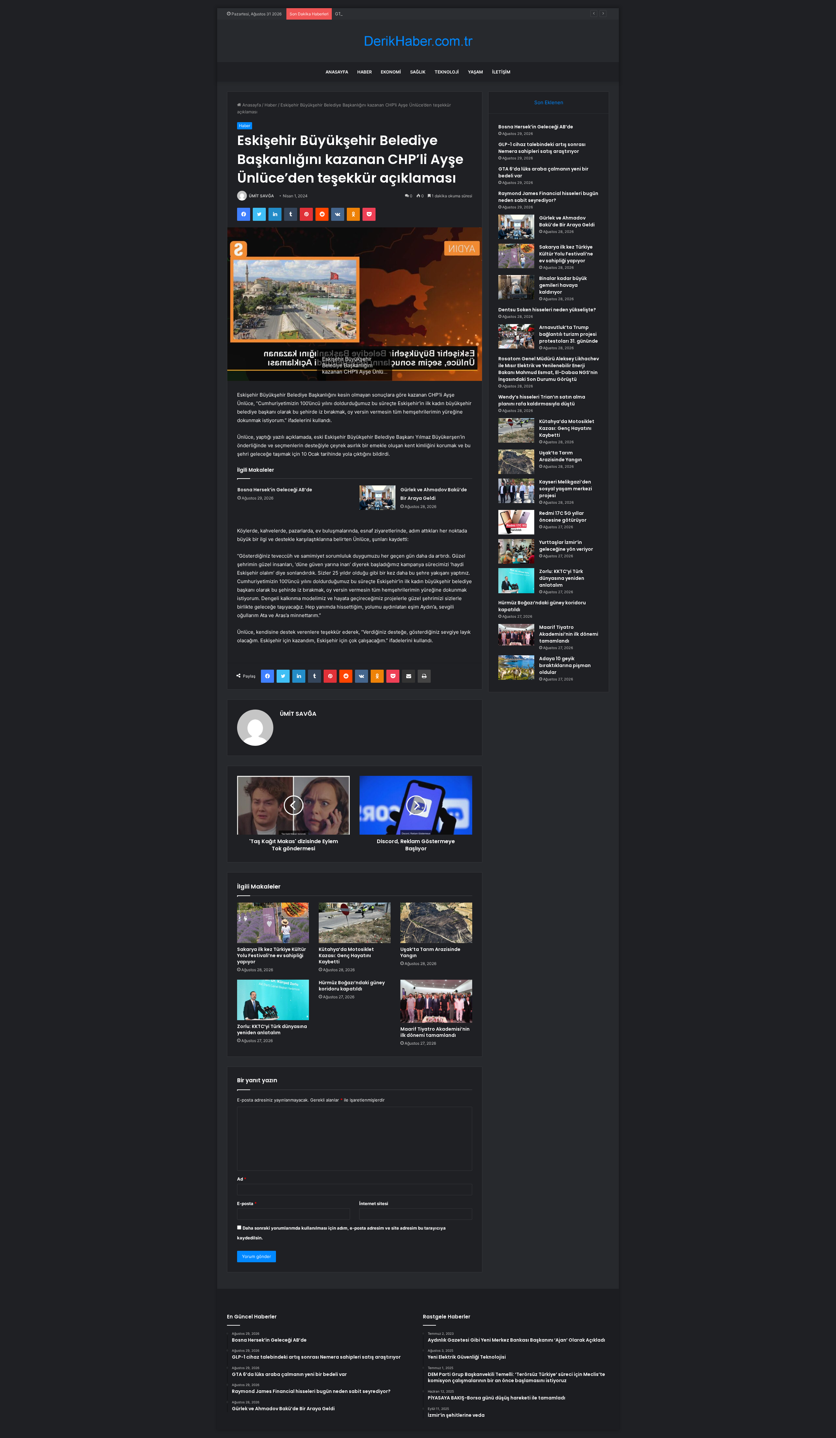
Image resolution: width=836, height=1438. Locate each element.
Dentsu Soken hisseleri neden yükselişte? (547, 309)
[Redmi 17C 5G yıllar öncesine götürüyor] (516, 522)
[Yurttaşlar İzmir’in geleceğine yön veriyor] (516, 551)
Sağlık (418, 71)
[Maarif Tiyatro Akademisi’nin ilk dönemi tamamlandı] (436, 1001)
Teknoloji (447, 71)
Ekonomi (391, 71)
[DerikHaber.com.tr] (418, 41)
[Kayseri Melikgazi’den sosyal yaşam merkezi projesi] (516, 491)
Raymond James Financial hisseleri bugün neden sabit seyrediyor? (548, 197)
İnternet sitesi (373, 1203)
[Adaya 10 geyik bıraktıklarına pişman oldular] (516, 667)
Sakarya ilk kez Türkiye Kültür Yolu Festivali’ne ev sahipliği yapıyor (271, 955)
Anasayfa (337, 71)
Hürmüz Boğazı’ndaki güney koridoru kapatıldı (352, 985)
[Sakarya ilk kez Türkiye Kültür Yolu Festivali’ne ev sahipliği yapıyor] (273, 923)
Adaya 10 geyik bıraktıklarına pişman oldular (565, 665)
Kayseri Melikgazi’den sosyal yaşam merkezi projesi (565, 489)
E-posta (247, 1203)
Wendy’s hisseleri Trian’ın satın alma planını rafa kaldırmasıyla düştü (541, 400)
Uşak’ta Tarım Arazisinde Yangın (430, 952)
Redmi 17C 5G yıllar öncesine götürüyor (563, 516)
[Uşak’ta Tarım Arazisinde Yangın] (436, 923)
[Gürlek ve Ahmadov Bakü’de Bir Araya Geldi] (377, 497)
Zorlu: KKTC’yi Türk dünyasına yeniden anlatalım (272, 1029)
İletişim (501, 71)
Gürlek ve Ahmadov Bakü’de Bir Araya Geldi (567, 221)
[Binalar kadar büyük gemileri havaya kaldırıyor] (516, 287)
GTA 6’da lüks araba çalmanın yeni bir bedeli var (383, 13)
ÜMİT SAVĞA (261, 195)
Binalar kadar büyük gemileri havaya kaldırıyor (563, 285)
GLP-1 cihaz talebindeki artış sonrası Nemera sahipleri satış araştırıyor (542, 148)
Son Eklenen (548, 102)
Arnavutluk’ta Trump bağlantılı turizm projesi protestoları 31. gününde (568, 334)
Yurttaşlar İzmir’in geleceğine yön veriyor (566, 545)
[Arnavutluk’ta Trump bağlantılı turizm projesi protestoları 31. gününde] (516, 336)
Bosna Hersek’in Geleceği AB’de (274, 489)
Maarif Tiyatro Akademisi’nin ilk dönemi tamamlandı (435, 1032)
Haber (364, 71)
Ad (241, 1179)
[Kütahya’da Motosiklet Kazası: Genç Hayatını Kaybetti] (355, 923)
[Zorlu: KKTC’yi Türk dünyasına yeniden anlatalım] (273, 1000)
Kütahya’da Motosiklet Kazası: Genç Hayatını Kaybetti (346, 955)
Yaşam (475, 71)
